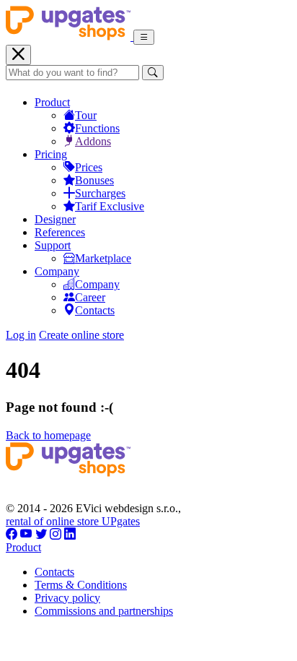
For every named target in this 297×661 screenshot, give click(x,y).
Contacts (95, 310)
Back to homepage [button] (48, 435)
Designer (55, 219)
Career (90, 297)
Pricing (51, 154)
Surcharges (100, 193)
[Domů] (69, 36)
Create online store (81, 335)
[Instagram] (55, 534)
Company (57, 271)
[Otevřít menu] (143, 37)
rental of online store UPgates (73, 521)
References (60, 232)
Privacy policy (67, 598)
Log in (21, 335)
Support (53, 245)
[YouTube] (26, 534)
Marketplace (103, 258)
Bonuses (94, 180)
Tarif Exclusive (109, 206)
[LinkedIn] (70, 534)
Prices (88, 167)
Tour (86, 115)
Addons (93, 141)
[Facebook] (11, 534)
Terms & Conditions (81, 585)
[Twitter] (41, 534)
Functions (97, 128)
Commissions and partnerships (104, 611)
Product (52, 102)
